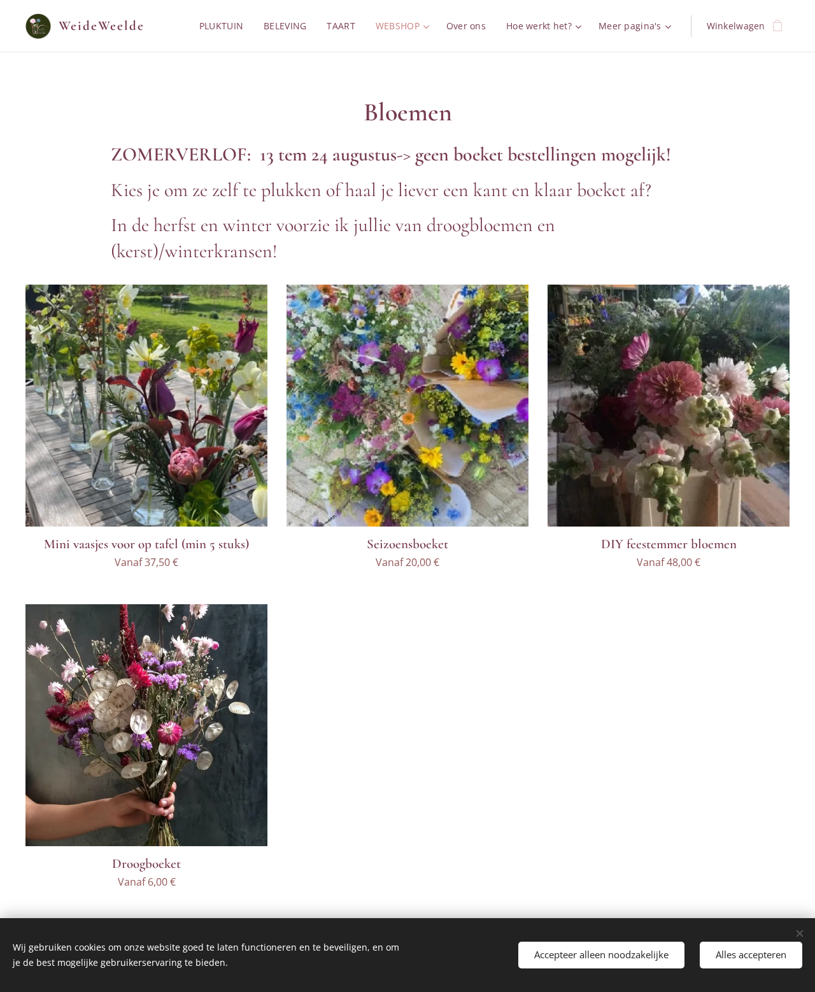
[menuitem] (224, 26)
